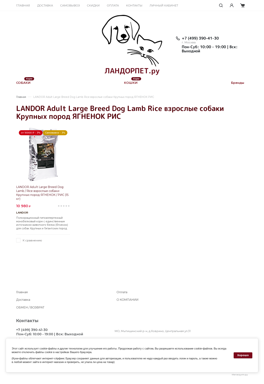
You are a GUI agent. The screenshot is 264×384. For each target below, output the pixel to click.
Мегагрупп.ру (240, 374)
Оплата (122, 292)
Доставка (23, 299)
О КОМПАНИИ (127, 299)
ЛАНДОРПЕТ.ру (132, 71)
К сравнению (32, 240)
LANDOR (22, 212)
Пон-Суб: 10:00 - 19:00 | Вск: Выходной (210, 49)
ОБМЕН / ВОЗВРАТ (30, 307)
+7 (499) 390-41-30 (200, 38)
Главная (22, 292)
